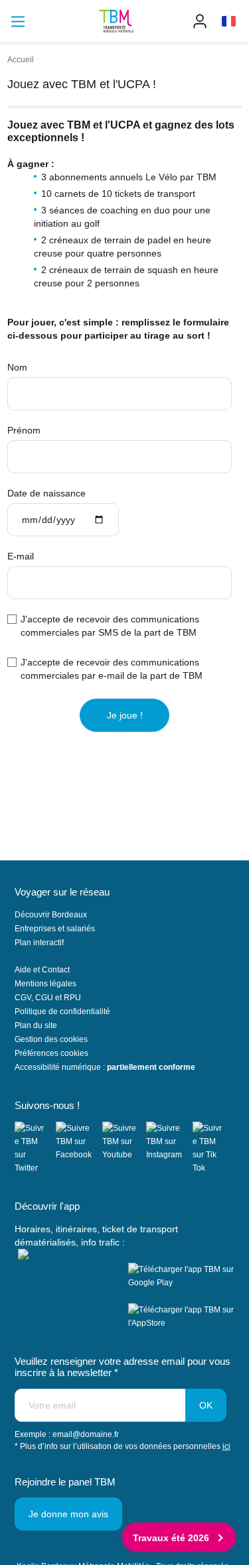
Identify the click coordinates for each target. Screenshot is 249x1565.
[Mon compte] (199, 21)
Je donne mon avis (68, 1514)
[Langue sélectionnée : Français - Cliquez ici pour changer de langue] (229, 21)
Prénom (24, 430)
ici (226, 1446)
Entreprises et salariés (55, 928)
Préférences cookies (51, 1053)
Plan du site (36, 1025)
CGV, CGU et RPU (48, 997)
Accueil (20, 59)
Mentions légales (45, 983)
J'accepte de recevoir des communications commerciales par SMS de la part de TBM (110, 626)
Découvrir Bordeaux (51, 914)
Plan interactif (39, 942)
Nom (17, 367)
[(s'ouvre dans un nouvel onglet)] (35, 1148)
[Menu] (18, 21)
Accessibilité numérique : (105, 1067)
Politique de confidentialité (62, 1011)
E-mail (20, 556)
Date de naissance (46, 493)
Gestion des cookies (51, 1039)
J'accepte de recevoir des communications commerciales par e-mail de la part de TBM (112, 669)
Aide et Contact (42, 969)
